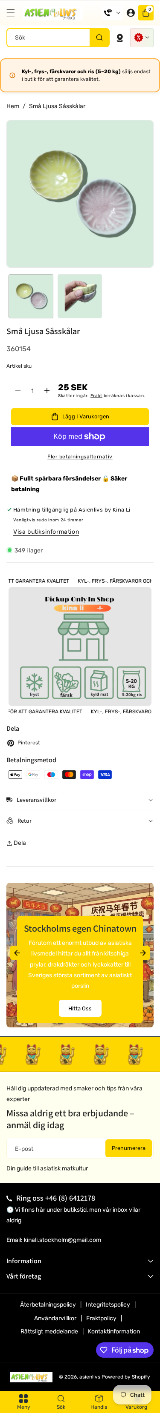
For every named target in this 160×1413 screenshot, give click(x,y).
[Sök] (99, 37)
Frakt (96, 395)
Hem (12, 106)
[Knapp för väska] (120, 37)
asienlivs (89, 1377)
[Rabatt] (142, 37)
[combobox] (58, 37)
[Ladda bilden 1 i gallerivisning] (31, 296)
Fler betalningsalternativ (80, 457)
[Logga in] (130, 12)
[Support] (112, 13)
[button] (12, 12)
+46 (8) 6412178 (70, 1198)
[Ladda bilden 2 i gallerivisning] (80, 296)
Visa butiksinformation (46, 531)
